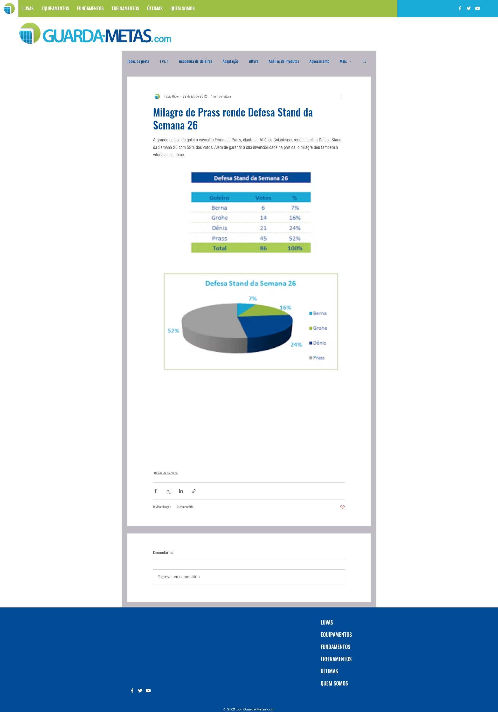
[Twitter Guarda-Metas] (469, 8)
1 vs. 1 (164, 61)
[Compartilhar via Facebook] (155, 491)
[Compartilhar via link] (193, 491)
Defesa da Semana (166, 473)
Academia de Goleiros (195, 61)
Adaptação (231, 61)
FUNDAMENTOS (335, 647)
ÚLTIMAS (329, 671)
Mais (343, 61)
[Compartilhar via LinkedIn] (180, 491)
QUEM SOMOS (334, 683)
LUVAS (327, 622)
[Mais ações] (342, 96)
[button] (364, 61)
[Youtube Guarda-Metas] (477, 8)
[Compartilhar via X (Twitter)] (168, 491)
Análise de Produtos (284, 61)
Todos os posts (138, 61)
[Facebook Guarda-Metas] (460, 8)
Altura (253, 61)
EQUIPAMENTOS (336, 634)
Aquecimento (319, 61)
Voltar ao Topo (8, 688)
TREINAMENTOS (336, 659)
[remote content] (249, 423)
